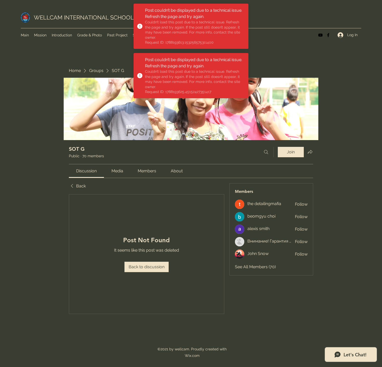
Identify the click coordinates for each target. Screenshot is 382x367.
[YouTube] (320, 35)
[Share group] (310, 152)
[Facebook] (328, 35)
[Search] (266, 152)
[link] (86, 170)
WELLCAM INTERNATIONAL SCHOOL (84, 17)
